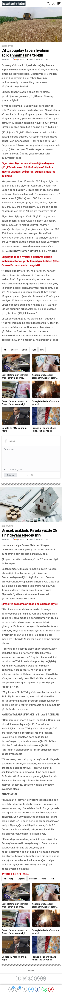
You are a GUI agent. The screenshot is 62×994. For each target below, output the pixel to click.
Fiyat (33, 350)
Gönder (10, 475)
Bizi (4, 350)
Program (33, 878)
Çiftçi (24, 350)
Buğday (14, 350)
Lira (42, 350)
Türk (52, 878)
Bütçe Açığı (8, 878)
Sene (44, 878)
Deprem (21, 878)
